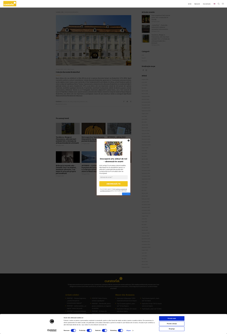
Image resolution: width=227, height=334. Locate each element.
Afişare (128, 330)
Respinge (172, 329)
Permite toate (172, 318)
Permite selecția (172, 323)
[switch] (89, 330)
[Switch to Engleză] (214, 3)
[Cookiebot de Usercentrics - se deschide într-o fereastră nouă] (52, 330)
